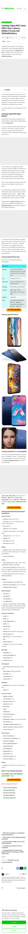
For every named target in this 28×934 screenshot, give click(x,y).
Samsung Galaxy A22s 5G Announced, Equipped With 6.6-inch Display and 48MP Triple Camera (13, 851)
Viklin (4, 41)
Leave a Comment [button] (21, 888)
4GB (19, 194)
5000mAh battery (7, 56)
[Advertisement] (14, 15)
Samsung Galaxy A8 (9, 795)
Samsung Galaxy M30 (7, 862)
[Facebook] (21, 874)
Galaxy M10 (18, 50)
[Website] (20, 874)
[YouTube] (24, 874)
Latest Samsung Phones (10, 787)
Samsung (16, 860)
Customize (14, 926)
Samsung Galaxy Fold (9, 797)
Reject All (14, 930)
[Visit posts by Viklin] (3, 874)
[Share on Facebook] (5, 37)
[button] (3, 8)
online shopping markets (11, 460)
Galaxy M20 (9, 123)
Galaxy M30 (11, 860)
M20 (3, 52)
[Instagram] (25, 874)
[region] (14, 921)
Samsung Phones (6, 22)
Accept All (14, 922)
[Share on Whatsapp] (10, 37)
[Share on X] (8, 37)
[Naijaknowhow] (9, 8)
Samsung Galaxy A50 (9, 792)
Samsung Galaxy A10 (9, 790)
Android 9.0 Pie (15, 201)
